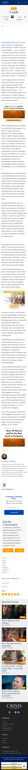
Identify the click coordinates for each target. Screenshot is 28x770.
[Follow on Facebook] (9, 712)
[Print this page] (15, 594)
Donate (8, 550)
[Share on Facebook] (6, 594)
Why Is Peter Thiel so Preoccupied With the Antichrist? (11, 693)
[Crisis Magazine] (5, 2)
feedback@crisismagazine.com (10, 751)
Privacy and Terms (6, 730)
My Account (5, 738)
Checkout (4, 742)
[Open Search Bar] (22, 2)
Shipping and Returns (7, 728)
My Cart (4, 740)
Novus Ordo (5, 567)
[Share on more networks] (18, 594)
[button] (24, 766)
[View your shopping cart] (18, 2)
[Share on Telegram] (9, 594)
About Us (4, 722)
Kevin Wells (5, 673)
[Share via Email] (12, 594)
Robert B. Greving (7, 648)
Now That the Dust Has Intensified (11, 644)
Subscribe (14, 512)
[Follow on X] (12, 712)
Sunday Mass (5, 569)
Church (4, 560)
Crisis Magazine (7, 489)
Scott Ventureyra (7, 698)
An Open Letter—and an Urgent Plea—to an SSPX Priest (12, 668)
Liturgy (4, 565)
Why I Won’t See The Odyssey (10, 621)
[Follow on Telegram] (18, 712)
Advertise (4, 726)
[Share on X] (3, 594)
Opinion (14, 8)
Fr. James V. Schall (8, 461)
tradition (4, 572)
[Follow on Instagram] (15, 712)
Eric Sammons (6, 625)
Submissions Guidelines (8, 724)
